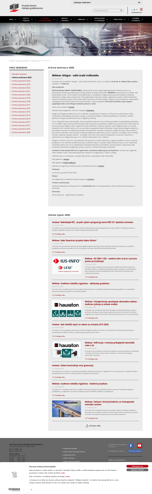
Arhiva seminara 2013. (21, 118)
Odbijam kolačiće (137, 470)
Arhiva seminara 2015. (21, 112)
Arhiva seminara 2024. (21, 81)
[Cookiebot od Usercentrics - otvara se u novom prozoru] (14, 489)
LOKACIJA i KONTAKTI (82, 2)
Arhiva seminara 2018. (21, 101)
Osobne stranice (136, 19)
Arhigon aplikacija (69, 163)
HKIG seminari (35, 60)
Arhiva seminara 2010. (21, 129)
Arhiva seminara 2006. (21, 132)
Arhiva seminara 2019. (21, 98)
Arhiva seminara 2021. (21, 91)
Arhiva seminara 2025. (22, 77)
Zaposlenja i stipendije (99, 19)
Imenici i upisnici (64, 19)
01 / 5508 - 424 (17, 451)
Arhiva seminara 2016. (21, 108)
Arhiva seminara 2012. (21, 122)
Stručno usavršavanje (45, 19)
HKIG (11, 19)
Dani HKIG (118, 19)
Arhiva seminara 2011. (21, 125)
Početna (11, 60)
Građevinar (90, 110)
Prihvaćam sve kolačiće (137, 466)
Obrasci (81, 19)
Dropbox (101, 166)
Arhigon (66, 159)
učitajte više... (95, 426)
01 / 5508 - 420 (17, 449)
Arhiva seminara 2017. (21, 105)
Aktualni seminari (19, 74)
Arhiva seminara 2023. (21, 84)
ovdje (63, 473)
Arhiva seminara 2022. (21, 88)
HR (139, 2)
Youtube (71, 107)
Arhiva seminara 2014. (21, 115)
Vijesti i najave (26, 19)
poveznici (90, 179)
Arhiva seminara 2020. (21, 94)
